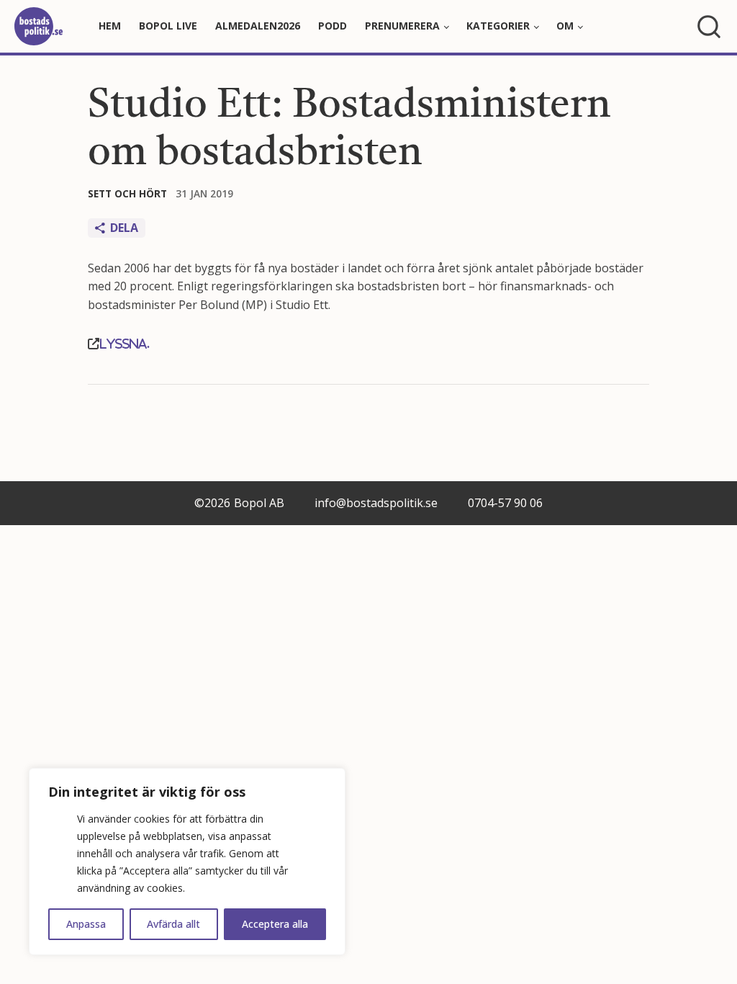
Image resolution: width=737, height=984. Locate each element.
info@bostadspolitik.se (376, 503)
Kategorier (498, 25)
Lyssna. (124, 343)
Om (565, 25)
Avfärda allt (173, 924)
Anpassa (86, 924)
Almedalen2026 (257, 25)
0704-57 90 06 (505, 503)
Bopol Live (168, 25)
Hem (110, 25)
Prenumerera (402, 25)
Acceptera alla (275, 924)
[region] (187, 861)
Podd (332, 25)
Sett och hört (127, 193)
